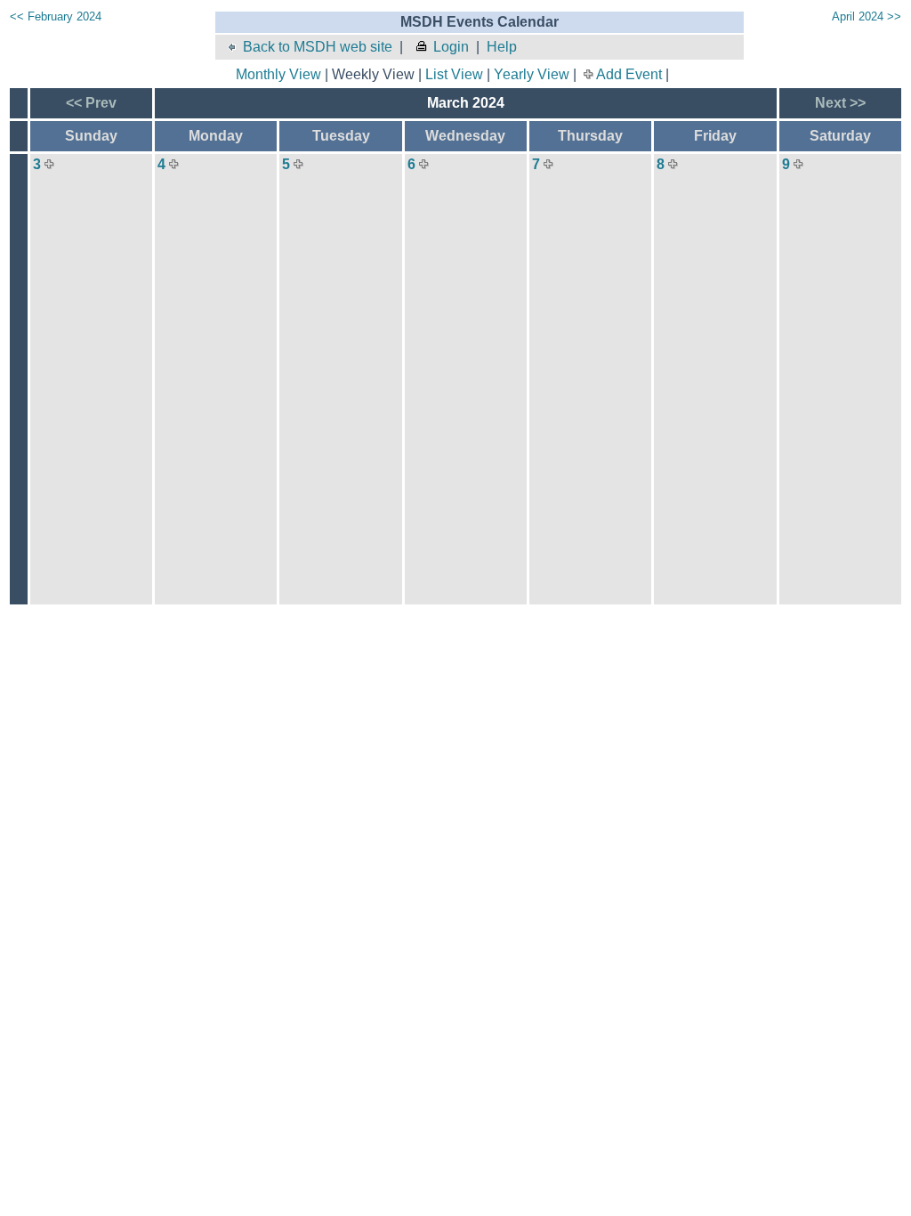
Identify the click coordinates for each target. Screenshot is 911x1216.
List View (454, 74)
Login (451, 46)
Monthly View (278, 74)
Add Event (629, 74)
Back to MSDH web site (317, 46)
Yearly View (531, 74)
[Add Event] (49, 164)
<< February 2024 (55, 16)
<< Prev (91, 102)
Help (502, 46)
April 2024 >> (866, 16)
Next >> (840, 102)
